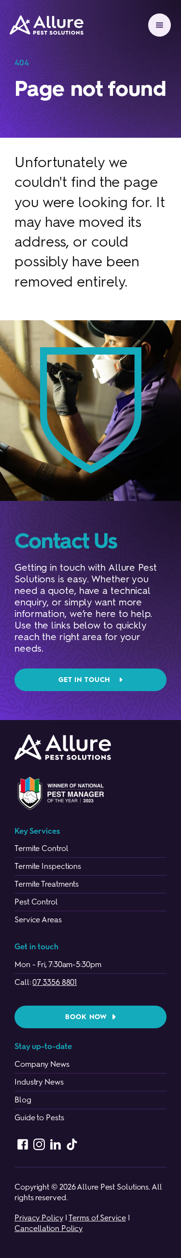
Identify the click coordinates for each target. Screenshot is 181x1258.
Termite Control (41, 848)
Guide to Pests (39, 1117)
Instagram (39, 1144)
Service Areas (38, 919)
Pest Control (36, 901)
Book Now (86, 1017)
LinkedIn (55, 1144)
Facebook (22, 1144)
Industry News (39, 1082)
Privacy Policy (38, 1217)
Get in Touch (84, 680)
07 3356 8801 (54, 982)
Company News (42, 1064)
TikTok (72, 1144)
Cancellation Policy (48, 1228)
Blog (22, 1099)
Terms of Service (97, 1217)
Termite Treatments (46, 884)
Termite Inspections (47, 866)
